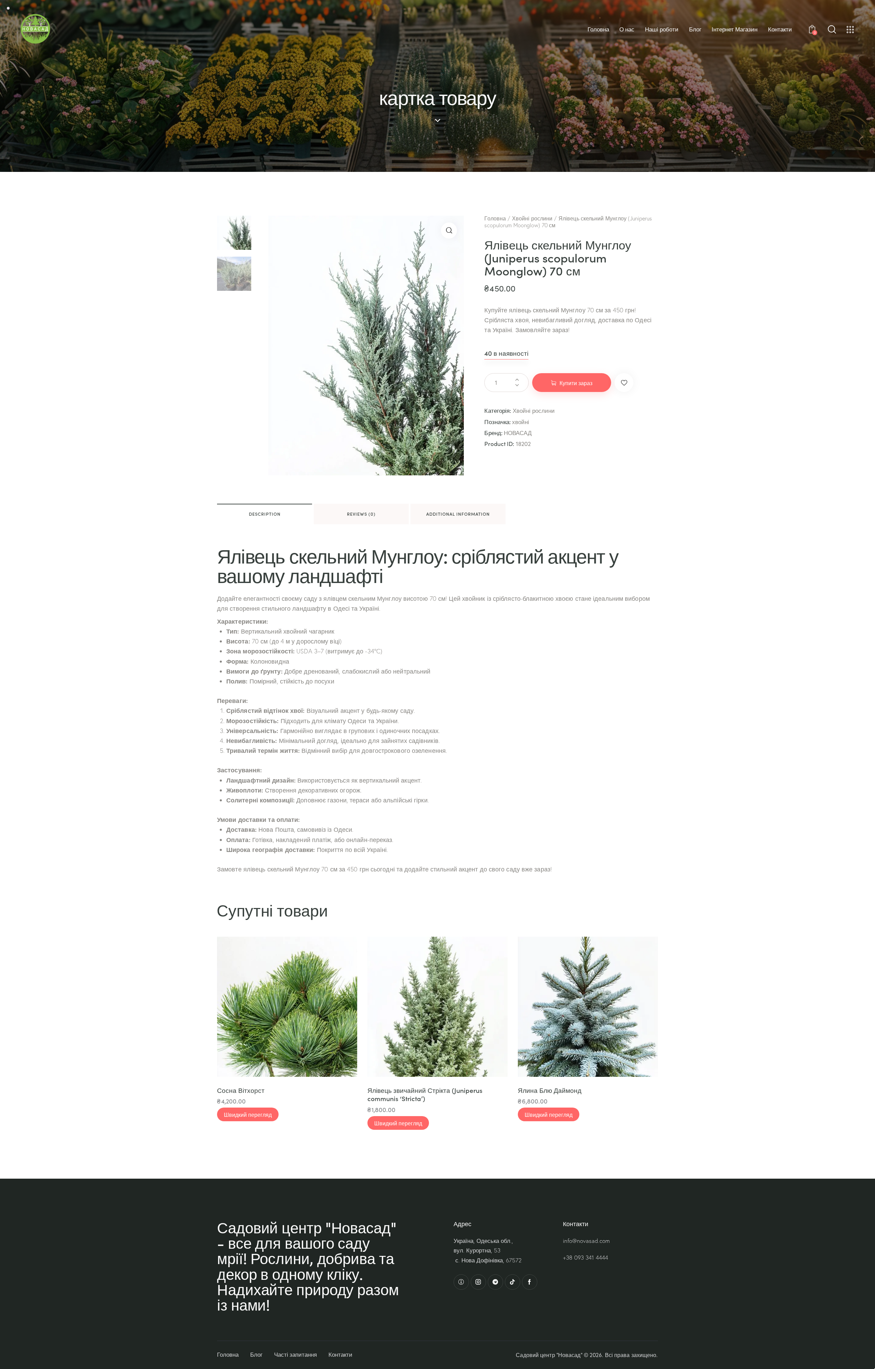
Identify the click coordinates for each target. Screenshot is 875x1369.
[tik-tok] (512, 1282)
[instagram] (478, 1282)
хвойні (520, 422)
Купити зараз (576, 383)
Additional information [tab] (458, 514)
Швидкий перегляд (248, 1114)
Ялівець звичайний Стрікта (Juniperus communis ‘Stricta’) (424, 1094)
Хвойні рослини (532, 218)
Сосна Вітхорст (241, 1090)
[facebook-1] (529, 1282)
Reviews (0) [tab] (361, 514)
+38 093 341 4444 (585, 1257)
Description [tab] (265, 514)
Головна (495, 218)
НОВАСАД (518, 433)
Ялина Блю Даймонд (549, 1090)
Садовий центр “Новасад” (549, 1354)
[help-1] (461, 1282)
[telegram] (495, 1282)
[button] (449, 230)
